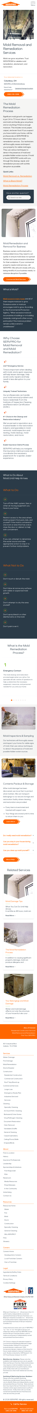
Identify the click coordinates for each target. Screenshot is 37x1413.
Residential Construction (13, 1075)
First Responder (10, 1171)
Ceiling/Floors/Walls (11, 1139)
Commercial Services (10, 1086)
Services (7, 1100)
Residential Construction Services (23, 1031)
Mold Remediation (9, 1064)
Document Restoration (12, 1121)
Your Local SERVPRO (11, 1410)
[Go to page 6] (23, 700)
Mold (6, 1216)
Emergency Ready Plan (12, 1093)
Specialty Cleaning (11, 1107)
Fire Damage (8, 1061)
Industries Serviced (11, 1096)
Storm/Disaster (8, 1068)
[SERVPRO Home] (11, 3)
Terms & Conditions (10, 1276)
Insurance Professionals (11, 1160)
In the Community (10, 1189)
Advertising (7, 1192)
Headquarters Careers (12, 1255)
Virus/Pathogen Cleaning (13, 1118)
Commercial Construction (13, 1079)
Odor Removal (9, 1125)
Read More (10, 915)
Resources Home (9, 1206)
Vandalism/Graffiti (10, 1129)
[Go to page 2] (14, 700)
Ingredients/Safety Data (12, 1272)
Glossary (6, 1241)
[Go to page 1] (12, 700)
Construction (7, 1071)
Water (6, 1209)
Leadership (7, 1164)
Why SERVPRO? (10, 1234)
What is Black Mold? (12, 180)
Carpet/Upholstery (11, 1136)
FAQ (4, 1238)
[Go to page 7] (25, 700)
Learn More (10, 822)
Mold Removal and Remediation (23, 1033)
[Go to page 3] (16, 700)
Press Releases (9, 1185)
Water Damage (9, 1057)
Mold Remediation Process (15, 185)
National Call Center (27, 1410)
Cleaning (6, 1104)
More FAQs (10, 859)
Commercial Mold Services (16, 279)
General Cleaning (10, 1132)
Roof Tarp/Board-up (11, 1082)
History (5, 1156)
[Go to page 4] (18, 700)
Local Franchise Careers (13, 1258)
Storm (6, 1220)
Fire (5, 1213)
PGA (6, 1174)
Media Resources (10, 1181)
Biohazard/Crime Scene (12, 1114)
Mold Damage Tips (14, 901)
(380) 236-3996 (13, 94)
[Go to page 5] (21, 700)
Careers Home (8, 1251)
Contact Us (7, 1196)
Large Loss (8, 1089)
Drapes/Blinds (9, 1143)
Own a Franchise (10, 1262)
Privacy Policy (8, 1279)
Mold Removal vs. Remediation (17, 176)
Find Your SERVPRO (28, 1035)
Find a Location (8, 1153)
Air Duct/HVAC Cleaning (13, 1111)
